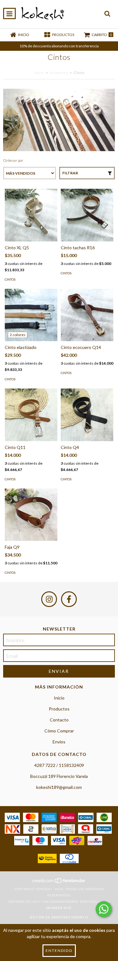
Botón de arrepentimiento (59, 917)
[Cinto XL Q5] (31, 215)
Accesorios (58, 72)
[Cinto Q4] (87, 414)
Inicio (39, 72)
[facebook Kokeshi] (69, 599)
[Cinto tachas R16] (87, 215)
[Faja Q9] (31, 514)
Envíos (59, 741)
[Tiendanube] (59, 882)
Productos (59, 708)
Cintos (10, 279)
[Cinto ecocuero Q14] (87, 315)
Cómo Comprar (59, 730)
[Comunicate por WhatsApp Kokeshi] (104, 909)
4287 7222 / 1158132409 (59, 765)
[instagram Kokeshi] (49, 599)
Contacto (59, 719)
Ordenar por (13, 160)
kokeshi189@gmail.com (59, 787)
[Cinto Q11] (31, 414)
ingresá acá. (59, 908)
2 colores (17, 334)
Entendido (59, 950)
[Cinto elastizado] (31, 315)
